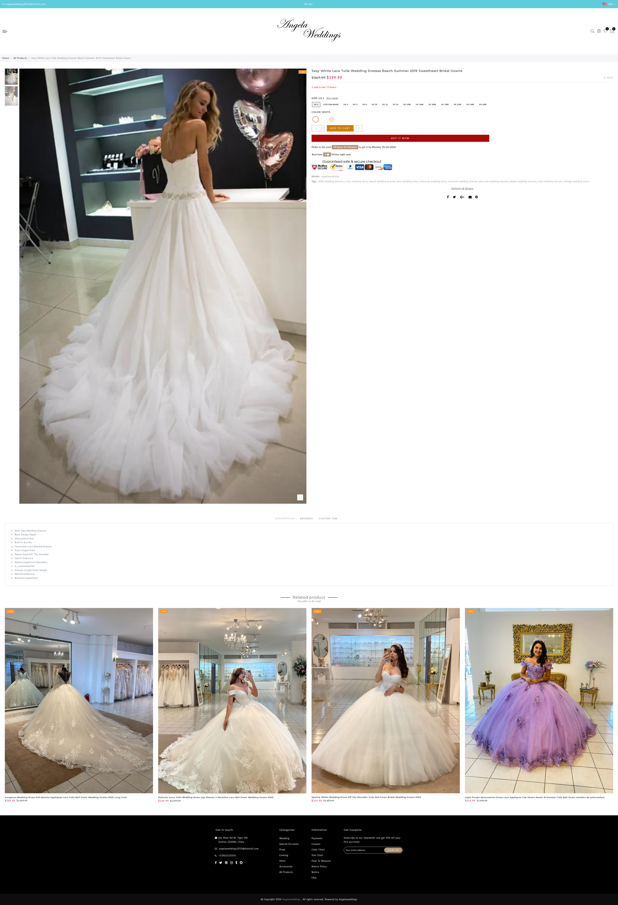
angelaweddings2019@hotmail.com (239, 848)
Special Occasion (289, 844)
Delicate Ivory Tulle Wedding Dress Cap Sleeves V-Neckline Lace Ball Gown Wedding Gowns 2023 (216, 797)
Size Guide (332, 98)
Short (282, 860)
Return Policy (319, 866)
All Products (20, 58)
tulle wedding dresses (550, 181)
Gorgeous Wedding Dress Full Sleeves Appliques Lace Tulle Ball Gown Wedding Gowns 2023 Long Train (66, 797)
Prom (282, 849)
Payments (317, 838)
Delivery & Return (462, 188)
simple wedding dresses (523, 181)
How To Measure (321, 860)
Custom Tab (328, 518)
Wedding (284, 838)
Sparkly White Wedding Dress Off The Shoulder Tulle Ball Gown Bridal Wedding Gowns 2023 (366, 797)
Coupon (316, 844)
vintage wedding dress (576, 181)
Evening (283, 855)
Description (284, 518)
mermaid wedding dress (433, 181)
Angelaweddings (348, 899)
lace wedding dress (408, 181)
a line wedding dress (356, 181)
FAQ (314, 877)
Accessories (286, 866)
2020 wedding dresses (330, 181)
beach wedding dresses (382, 181)
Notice (315, 872)
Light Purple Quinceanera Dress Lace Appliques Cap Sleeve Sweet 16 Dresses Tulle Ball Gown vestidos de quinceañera (535, 797)
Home (5, 58)
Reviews (306, 518)
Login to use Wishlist (359, 128)
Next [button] (296, 288)
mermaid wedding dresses (463, 181)
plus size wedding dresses (493, 181)
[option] (162, 286)
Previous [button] (25, 288)
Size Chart (317, 855)
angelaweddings (330, 176)
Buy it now (400, 138)
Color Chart (318, 849)
